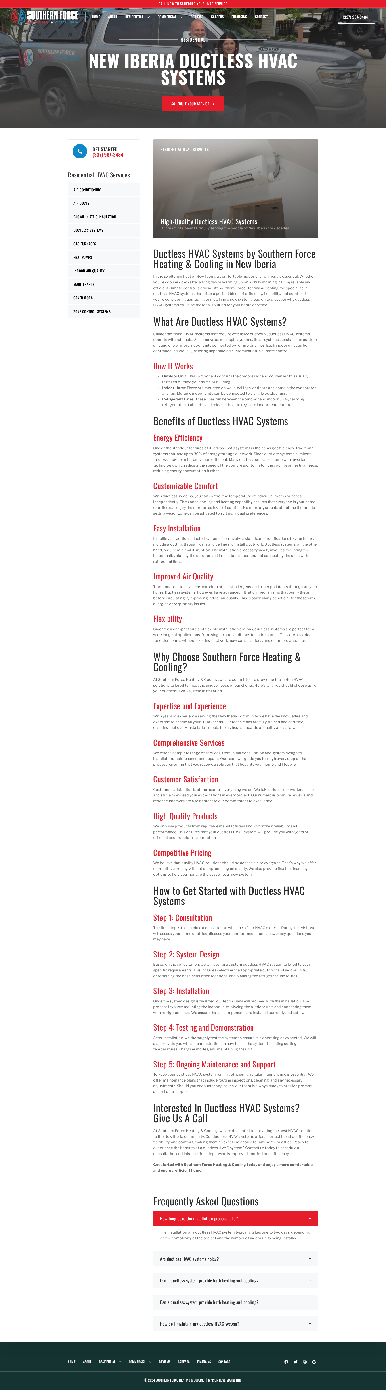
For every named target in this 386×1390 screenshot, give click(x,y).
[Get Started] (104, 152)
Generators (83, 298)
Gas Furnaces (84, 243)
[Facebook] (286, 1362)
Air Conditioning (87, 189)
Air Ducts (81, 203)
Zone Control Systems (92, 311)
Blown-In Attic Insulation (94, 216)
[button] (235, 1218)
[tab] (235, 1218)
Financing (239, 17)
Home (96, 17)
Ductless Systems (88, 230)
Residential (134, 17)
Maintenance (83, 284)
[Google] (314, 1362)
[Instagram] (305, 1362)
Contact (261, 17)
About (112, 17)
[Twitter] (296, 1362)
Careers (217, 17)
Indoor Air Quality (89, 270)
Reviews (197, 17)
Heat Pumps (82, 257)
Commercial (167, 17)
